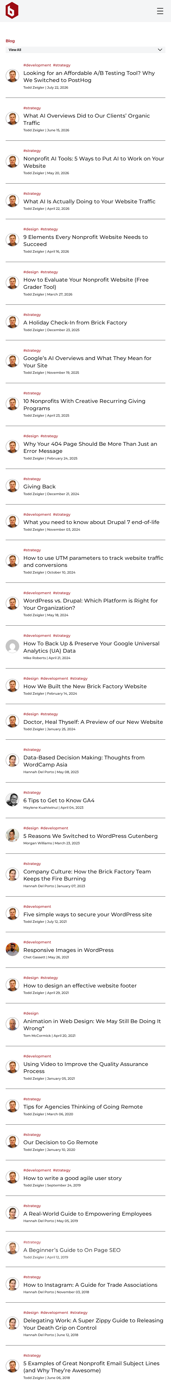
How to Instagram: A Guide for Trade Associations (90, 1285)
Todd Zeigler (33, 87)
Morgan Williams (37, 843)
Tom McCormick (37, 1036)
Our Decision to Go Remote (60, 1142)
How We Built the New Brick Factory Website (85, 686)
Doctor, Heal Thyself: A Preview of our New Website (93, 722)
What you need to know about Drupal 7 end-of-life (91, 522)
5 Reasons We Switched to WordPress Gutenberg (90, 836)
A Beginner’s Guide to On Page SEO (72, 1249)
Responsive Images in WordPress (68, 950)
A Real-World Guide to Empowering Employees (87, 1213)
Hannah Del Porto (38, 772)
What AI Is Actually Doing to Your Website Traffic (89, 201)
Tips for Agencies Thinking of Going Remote (83, 1106)
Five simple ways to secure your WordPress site (87, 914)
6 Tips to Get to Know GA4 (58, 800)
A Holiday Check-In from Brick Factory (75, 322)
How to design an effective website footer (80, 985)
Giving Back (39, 486)
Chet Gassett (34, 957)
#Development (37, 65)
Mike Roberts (34, 658)
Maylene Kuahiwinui (40, 808)
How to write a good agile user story (72, 1178)
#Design (31, 229)
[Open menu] (160, 11)
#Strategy (61, 65)
